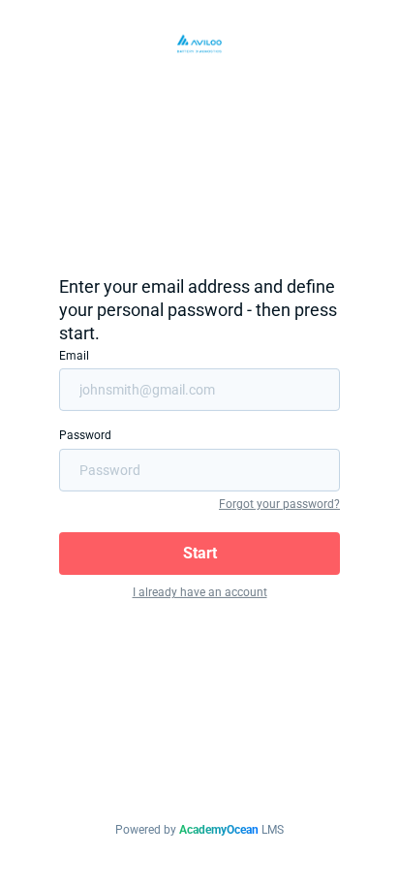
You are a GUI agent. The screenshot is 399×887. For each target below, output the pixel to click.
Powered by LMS (199, 830)
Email (74, 356)
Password (85, 435)
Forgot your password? (279, 504)
